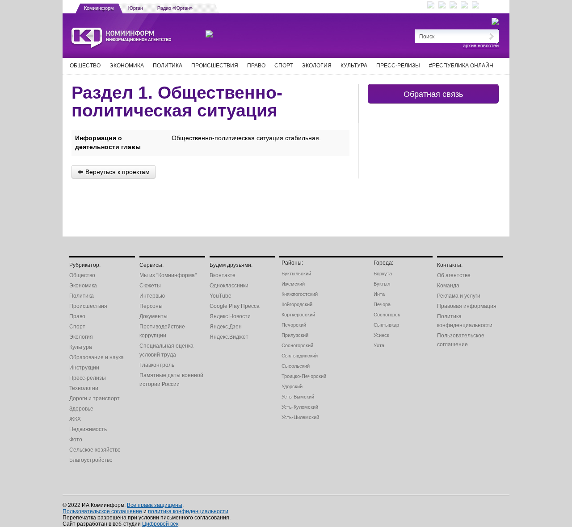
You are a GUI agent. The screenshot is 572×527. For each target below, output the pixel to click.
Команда (448, 285)
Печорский (294, 325)
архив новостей (481, 45)
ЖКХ (75, 419)
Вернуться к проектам (117, 171)
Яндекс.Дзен (226, 327)
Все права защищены (154, 505)
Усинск (381, 335)
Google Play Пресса (235, 306)
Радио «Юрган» (175, 8)
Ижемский (293, 283)
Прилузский (295, 335)
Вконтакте (223, 275)
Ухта (379, 345)
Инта (379, 294)
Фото (75, 439)
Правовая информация (466, 306)
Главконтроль (156, 365)
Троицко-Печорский (304, 376)
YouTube (220, 296)
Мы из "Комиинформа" (168, 275)
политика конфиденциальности (188, 511)
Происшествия (214, 65)
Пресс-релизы (398, 65)
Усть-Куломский (300, 407)
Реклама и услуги (458, 296)
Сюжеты (150, 285)
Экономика (126, 65)
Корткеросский (298, 314)
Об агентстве (454, 275)
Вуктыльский (296, 273)
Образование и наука (96, 357)
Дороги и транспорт (94, 398)
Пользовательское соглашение (102, 511)
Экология (317, 65)
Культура (354, 65)
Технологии (83, 388)
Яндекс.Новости (230, 316)
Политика (167, 65)
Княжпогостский (300, 294)
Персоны (151, 306)
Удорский (292, 386)
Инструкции (84, 368)
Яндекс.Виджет (229, 337)
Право (256, 65)
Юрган (135, 8)
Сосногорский (297, 345)
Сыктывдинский (300, 355)
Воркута (383, 273)
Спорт (283, 65)
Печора (382, 304)
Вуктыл (382, 283)
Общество (85, 65)
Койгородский (297, 304)
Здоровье (81, 409)
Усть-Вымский (298, 396)
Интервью (152, 296)
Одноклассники (229, 285)
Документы (153, 316)
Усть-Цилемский (300, 417)
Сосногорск (387, 314)
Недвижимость (88, 429)
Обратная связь (433, 93)
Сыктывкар (386, 325)
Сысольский (296, 366)
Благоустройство (91, 460)
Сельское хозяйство (95, 450)
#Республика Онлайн (461, 65)
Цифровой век (160, 524)
